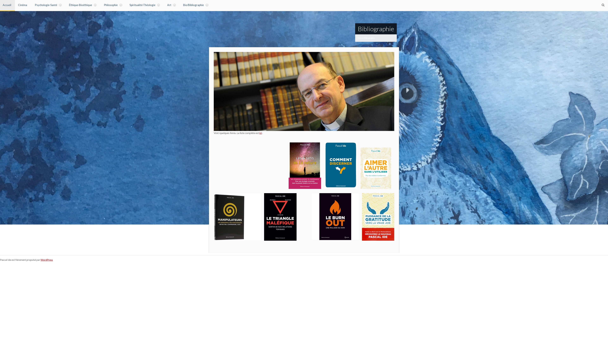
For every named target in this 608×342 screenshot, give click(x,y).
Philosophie (111, 5)
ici (260, 132)
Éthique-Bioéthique (80, 5)
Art (169, 5)
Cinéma (22, 5)
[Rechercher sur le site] (603, 4)
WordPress (47, 259)
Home (360, 38)
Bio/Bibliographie (193, 5)
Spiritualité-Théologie (142, 5)
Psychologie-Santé (46, 5)
